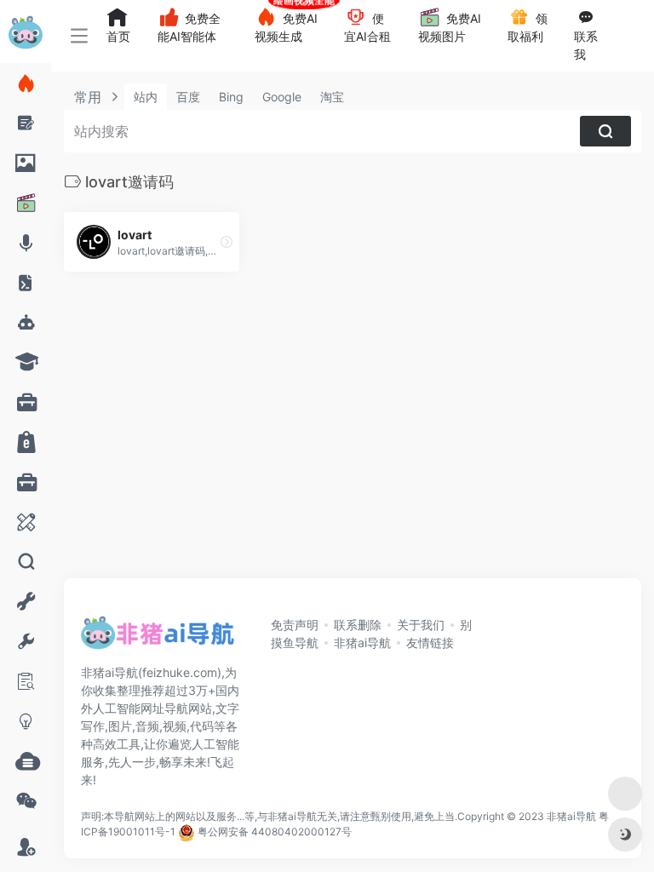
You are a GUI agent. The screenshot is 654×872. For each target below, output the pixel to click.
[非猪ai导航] (157, 637)
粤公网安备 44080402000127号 (275, 831)
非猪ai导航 (362, 642)
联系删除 (358, 624)
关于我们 (421, 624)
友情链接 (430, 642)
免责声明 (294, 624)
